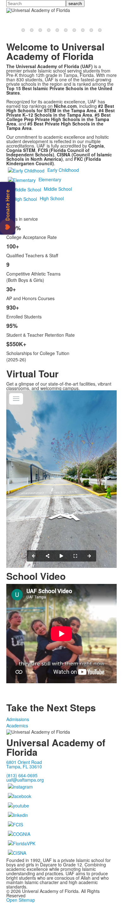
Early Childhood (63, 170)
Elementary (49, 179)
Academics (17, 725)
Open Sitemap (20, 900)
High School (52, 198)
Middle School (58, 189)
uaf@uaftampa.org (25, 780)
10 (100, 30)
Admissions (17, 719)
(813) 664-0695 (22, 775)
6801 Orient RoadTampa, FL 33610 (24, 764)
